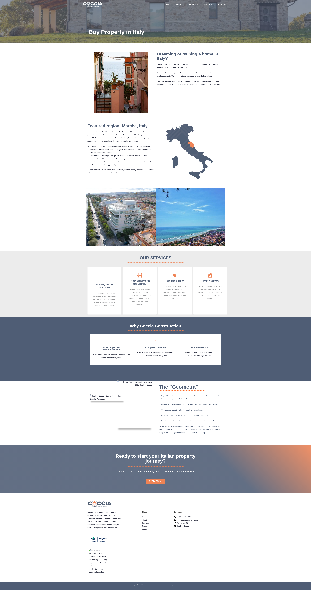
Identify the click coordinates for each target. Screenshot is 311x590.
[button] (89, 217)
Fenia (180, 585)
